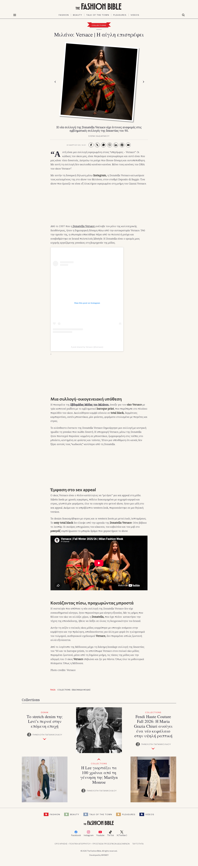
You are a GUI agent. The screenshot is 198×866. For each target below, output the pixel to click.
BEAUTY (77, 15)
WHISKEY (105, 855)
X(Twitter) (122, 835)
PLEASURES (119, 15)
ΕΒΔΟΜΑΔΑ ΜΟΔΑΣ (81, 690)
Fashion (55, 814)
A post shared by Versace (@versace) (87, 347)
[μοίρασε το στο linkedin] (115, 145)
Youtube (100, 835)
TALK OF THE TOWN (97, 15)
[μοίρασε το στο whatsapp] (103, 145)
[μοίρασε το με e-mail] (128, 145)
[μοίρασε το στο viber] (109, 145)
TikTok (110, 835)
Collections (99, 25)
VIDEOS (135, 15)
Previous (56, 81)
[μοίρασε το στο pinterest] (122, 145)
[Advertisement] (99, 205)
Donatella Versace (83, 226)
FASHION (64, 15)
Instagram (88, 835)
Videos (149, 814)
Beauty (74, 814)
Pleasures (128, 814)
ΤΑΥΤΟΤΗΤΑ (138, 844)
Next (144, 81)
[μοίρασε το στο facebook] (91, 145)
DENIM (44, 712)
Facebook (76, 835)
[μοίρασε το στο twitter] (97, 145)
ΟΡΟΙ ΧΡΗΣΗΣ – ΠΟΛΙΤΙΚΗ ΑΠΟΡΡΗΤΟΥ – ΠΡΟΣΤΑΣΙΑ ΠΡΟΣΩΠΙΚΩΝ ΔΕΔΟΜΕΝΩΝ (92, 844)
